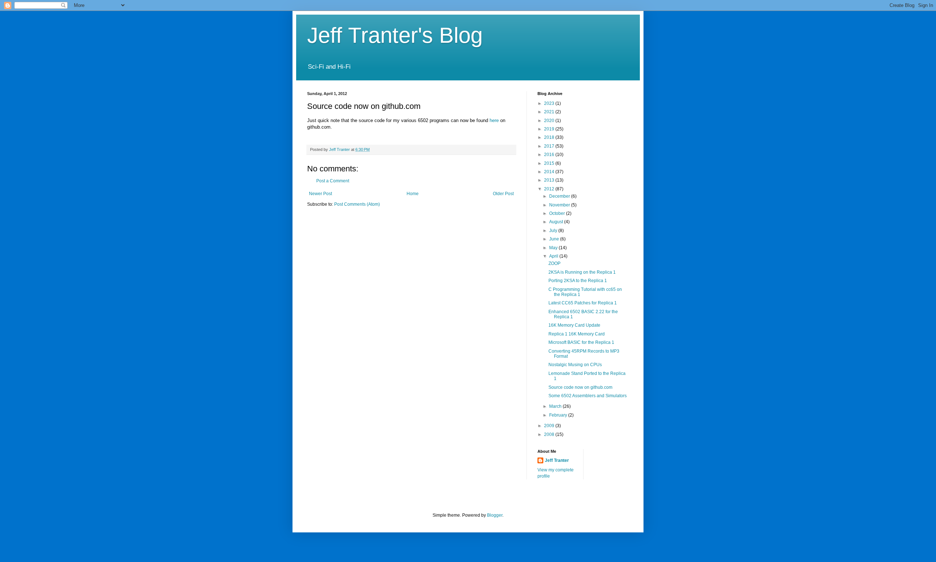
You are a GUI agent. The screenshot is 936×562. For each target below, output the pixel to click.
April (554, 256)
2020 (549, 120)
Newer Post (320, 193)
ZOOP (554, 263)
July (553, 230)
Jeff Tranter (557, 460)
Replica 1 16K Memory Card (576, 334)
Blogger (494, 515)
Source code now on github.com (580, 387)
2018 (549, 137)
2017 (549, 146)
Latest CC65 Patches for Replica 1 (582, 302)
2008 (549, 434)
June (554, 239)
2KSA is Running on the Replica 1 (582, 272)
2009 (549, 425)
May (554, 247)
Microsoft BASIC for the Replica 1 (581, 342)
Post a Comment (332, 180)
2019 (549, 129)
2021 (549, 111)
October (557, 213)
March (556, 406)
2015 (549, 163)
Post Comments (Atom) (357, 204)
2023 (549, 103)
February (558, 415)
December (560, 196)
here (494, 120)
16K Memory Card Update (574, 325)
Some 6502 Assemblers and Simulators (587, 395)
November (560, 205)
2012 (549, 188)
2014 (549, 171)
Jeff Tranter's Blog (395, 35)
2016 (549, 154)
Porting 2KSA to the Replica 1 (577, 280)
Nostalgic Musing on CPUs (575, 364)
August (556, 221)
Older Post (503, 193)
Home (413, 193)
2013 (549, 180)
